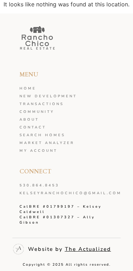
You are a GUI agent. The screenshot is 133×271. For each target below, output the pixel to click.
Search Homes (42, 135)
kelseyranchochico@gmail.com (66, 193)
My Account (38, 150)
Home (28, 88)
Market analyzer (47, 142)
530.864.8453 (39, 185)
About (29, 119)
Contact (33, 127)
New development (48, 96)
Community (37, 111)
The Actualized (88, 249)
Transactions (42, 104)
